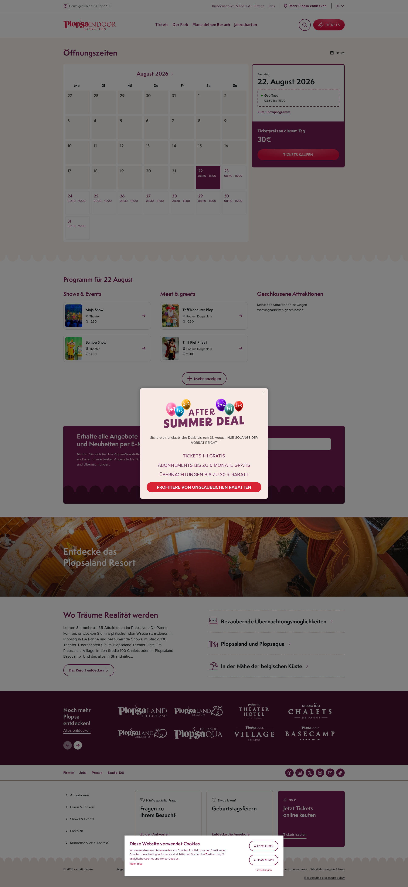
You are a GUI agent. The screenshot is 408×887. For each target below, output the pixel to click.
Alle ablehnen (264, 860)
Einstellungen (264, 870)
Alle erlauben (263, 846)
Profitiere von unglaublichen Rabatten (204, 487)
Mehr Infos (136, 864)
